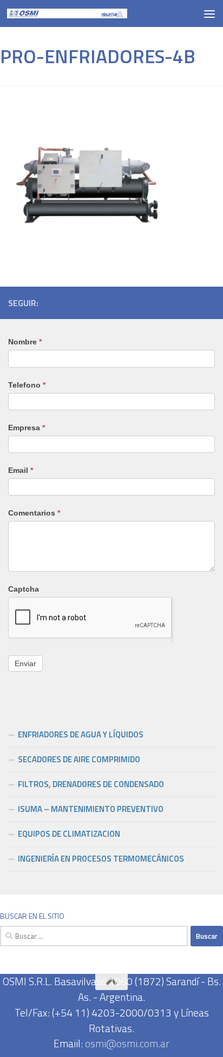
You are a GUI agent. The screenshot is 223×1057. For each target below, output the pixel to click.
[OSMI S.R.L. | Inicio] (87, 13)
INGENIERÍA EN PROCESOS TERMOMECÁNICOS (101, 858)
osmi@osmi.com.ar (127, 1043)
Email (20, 470)
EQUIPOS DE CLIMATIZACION (69, 834)
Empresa (26, 427)
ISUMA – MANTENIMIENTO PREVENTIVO (90, 809)
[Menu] (209, 13)
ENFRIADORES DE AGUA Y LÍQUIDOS (80, 734)
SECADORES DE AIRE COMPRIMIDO (79, 759)
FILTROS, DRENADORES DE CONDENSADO (91, 784)
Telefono (26, 385)
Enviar (25, 663)
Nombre (25, 341)
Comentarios (34, 513)
